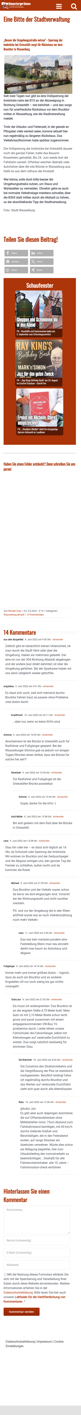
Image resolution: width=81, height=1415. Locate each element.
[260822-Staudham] (38, 341)
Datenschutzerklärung (20, 1341)
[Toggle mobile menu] (59, 6)
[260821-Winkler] (39, 390)
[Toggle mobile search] (74, 6)
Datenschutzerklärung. (19, 1292)
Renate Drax (14, 610)
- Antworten (57, 639)
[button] (16, 253)
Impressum (44, 1341)
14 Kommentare (35, 614)
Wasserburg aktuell (14, 614)
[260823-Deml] (38, 292)
